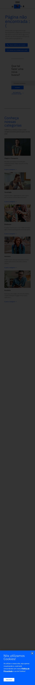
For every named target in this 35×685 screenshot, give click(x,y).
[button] (32, 653)
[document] (17, 342)
